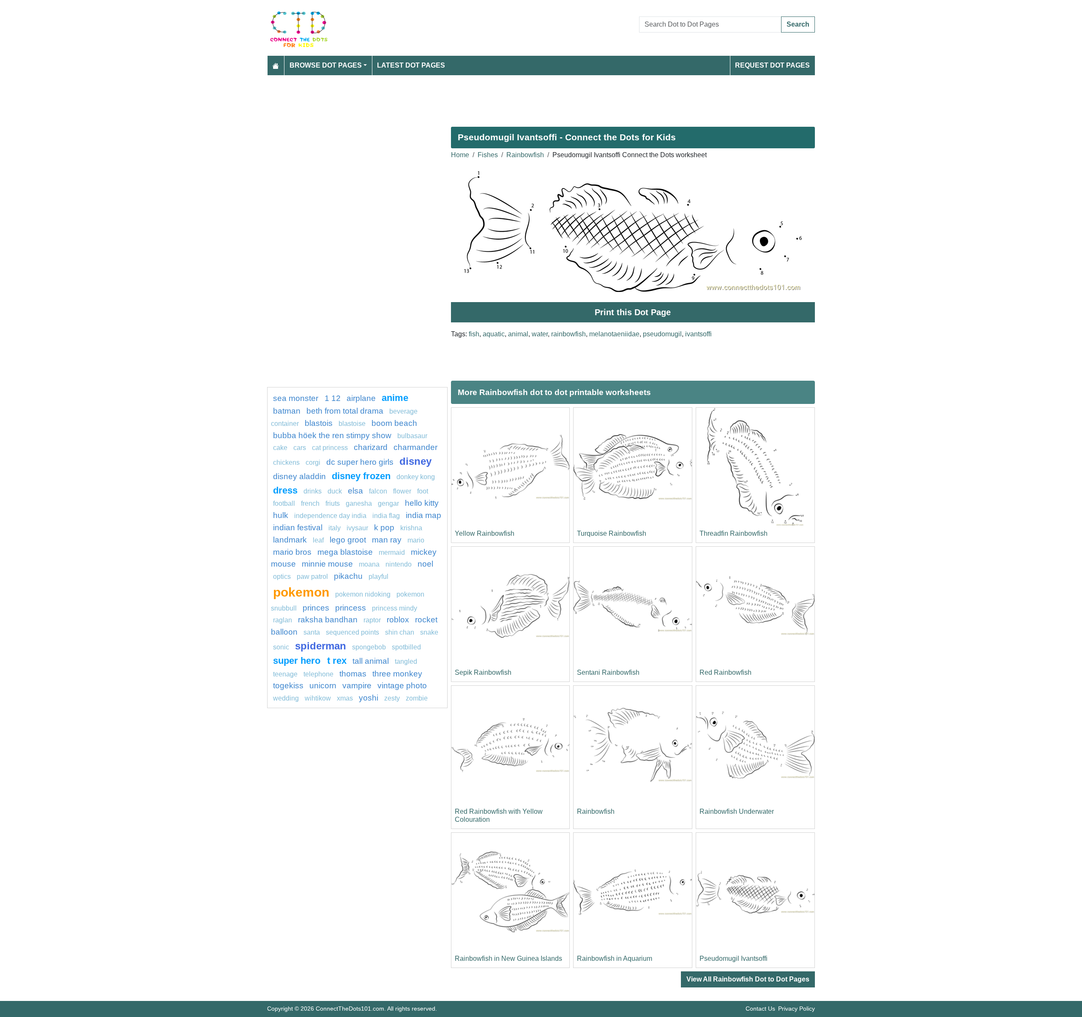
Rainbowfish (525, 154)
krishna (411, 528)
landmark (290, 539)
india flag (386, 515)
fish (474, 334)
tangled (406, 661)
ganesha (359, 503)
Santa (311, 632)
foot (422, 491)
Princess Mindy (394, 608)
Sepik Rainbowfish (483, 672)
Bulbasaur (412, 435)
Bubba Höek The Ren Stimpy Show (332, 435)
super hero (298, 660)
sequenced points (352, 632)
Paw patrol (312, 576)
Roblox (398, 619)
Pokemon (301, 592)
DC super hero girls (359, 462)
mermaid (392, 552)
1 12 (333, 398)
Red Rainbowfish (725, 672)
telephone (318, 674)
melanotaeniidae (614, 334)
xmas (345, 698)
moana (369, 564)
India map (423, 515)
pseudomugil (662, 334)
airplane (361, 398)
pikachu (348, 576)
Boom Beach (394, 423)
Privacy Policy (796, 1008)
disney (415, 461)
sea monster (296, 398)
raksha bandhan (328, 619)
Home (460, 154)
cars (299, 447)
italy (334, 528)
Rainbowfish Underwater (736, 811)
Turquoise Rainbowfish (611, 533)
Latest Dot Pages (411, 65)
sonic (281, 647)
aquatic (494, 334)
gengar (388, 503)
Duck (335, 491)
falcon (378, 491)
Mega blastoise (345, 552)
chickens (286, 462)
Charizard (371, 447)
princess (350, 607)
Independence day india (330, 515)
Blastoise (352, 423)
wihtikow (318, 698)
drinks (312, 491)
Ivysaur (357, 528)
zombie (417, 698)
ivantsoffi (698, 334)
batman (287, 410)
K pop (384, 527)
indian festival (297, 527)
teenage (285, 674)
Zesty (392, 698)
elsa (355, 490)
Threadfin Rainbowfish (733, 533)
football (284, 503)
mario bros (292, 552)
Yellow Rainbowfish (484, 533)
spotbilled (406, 647)
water (540, 334)
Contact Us (760, 1008)
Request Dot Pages (772, 65)
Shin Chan (399, 632)
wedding (286, 698)
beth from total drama (344, 410)
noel (425, 563)
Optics (282, 576)
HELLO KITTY (422, 503)
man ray (387, 539)
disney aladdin (299, 476)
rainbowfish (568, 334)
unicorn (322, 685)
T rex (337, 660)
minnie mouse (327, 563)
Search (798, 24)
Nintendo (398, 564)
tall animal (370, 661)
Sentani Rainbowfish (608, 672)
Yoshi (368, 697)
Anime (395, 398)
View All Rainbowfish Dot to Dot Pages (747, 979)
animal (518, 334)
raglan (282, 620)
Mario (415, 540)
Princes (316, 607)
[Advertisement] (520, 98)
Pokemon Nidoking (363, 594)
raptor (372, 620)
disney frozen (361, 476)
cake (280, 447)
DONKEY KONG (415, 476)
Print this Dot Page (633, 312)
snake (429, 632)
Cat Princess (330, 447)
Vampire (357, 685)
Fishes (488, 154)
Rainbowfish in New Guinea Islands (508, 958)
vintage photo (402, 685)
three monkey (397, 673)
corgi (313, 462)
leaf (318, 540)
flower (402, 491)
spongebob (369, 647)
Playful (378, 576)
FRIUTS (332, 503)
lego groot (348, 539)
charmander (415, 447)
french (310, 503)
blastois (319, 423)
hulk (280, 515)
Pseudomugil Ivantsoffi (733, 958)
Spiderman (320, 646)
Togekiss (288, 685)
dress (285, 490)
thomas (352, 673)
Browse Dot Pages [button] (326, 65)
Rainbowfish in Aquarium (614, 958)
